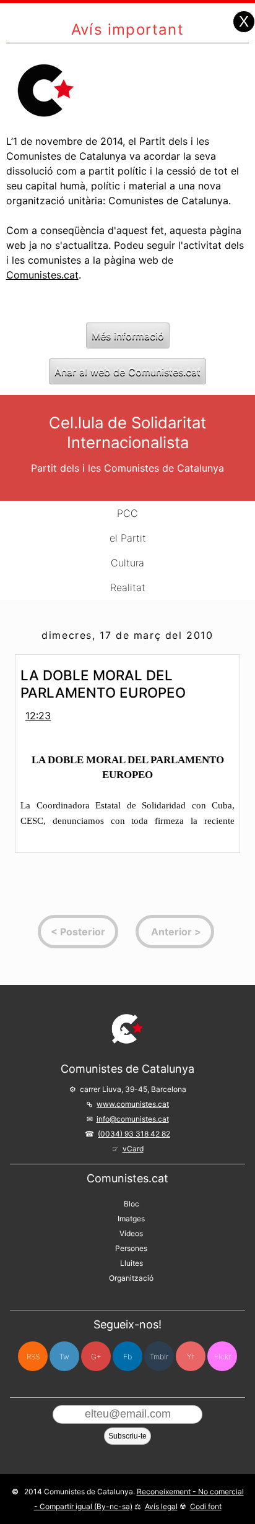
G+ (96, 1356)
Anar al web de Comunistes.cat (127, 371)
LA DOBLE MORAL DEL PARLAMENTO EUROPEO (103, 684)
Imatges (131, 1218)
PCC (127, 513)
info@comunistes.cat (133, 1119)
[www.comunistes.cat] (127, 1029)
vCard (133, 1148)
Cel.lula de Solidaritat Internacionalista (127, 432)
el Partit (128, 538)
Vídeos (131, 1233)
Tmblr (159, 1356)
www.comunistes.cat (133, 1104)
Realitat (127, 587)
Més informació (128, 335)
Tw (64, 1356)
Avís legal (161, 1506)
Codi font (206, 1506)
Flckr (222, 1356)
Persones (131, 1248)
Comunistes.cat (42, 275)
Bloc (131, 1203)
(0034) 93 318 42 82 (134, 1133)
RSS (33, 1356)
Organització (131, 1278)
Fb (127, 1356)
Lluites (131, 1263)
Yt (190, 1356)
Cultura (127, 562)
